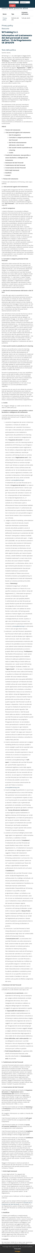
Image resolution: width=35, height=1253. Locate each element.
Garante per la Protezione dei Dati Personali (17, 1203)
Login (12, 6)
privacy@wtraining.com (12, 787)
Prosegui (17, 1251)
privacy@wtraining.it (18, 480)
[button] (3, 4)
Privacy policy (17, 1248)
